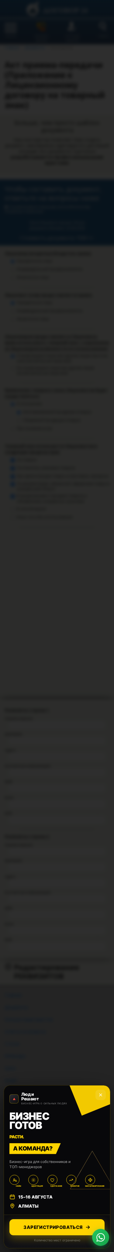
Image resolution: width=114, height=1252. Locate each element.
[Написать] (100, 1237)
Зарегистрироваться (52, 1227)
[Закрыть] (100, 1095)
